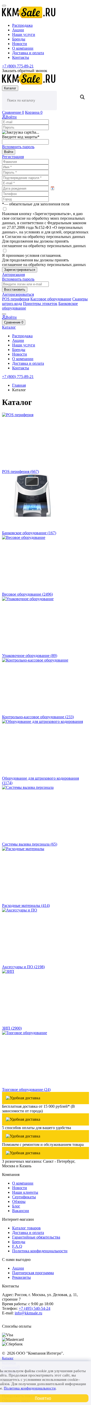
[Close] (4, 314)
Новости (19, 43)
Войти (11, 117)
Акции (18, 30)
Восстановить (14, 289)
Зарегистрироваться (19, 270)
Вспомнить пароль (18, 147)
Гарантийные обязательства (36, 1237)
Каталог (10, 88)
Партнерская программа (33, 1273)
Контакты (20, 57)
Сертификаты (24, 1197)
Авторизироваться (18, 294)
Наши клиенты (25, 1192)
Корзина (33, 112)
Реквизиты (21, 1277)
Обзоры (19, 1201)
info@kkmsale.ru (28, 1313)
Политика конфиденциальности (39, 1251)
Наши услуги (23, 34)
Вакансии (20, 1211)
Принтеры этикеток (40, 303)
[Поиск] (82, 97)
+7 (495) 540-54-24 (34, 1308)
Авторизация (13, 274)
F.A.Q (17, 1246)
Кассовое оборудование (50, 299)
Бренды (18, 39)
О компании (22, 48)
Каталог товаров (26, 1228)
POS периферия (15, 299)
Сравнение (13, 112)
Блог (16, 1206)
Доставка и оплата (28, 53)
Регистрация (13, 156)
